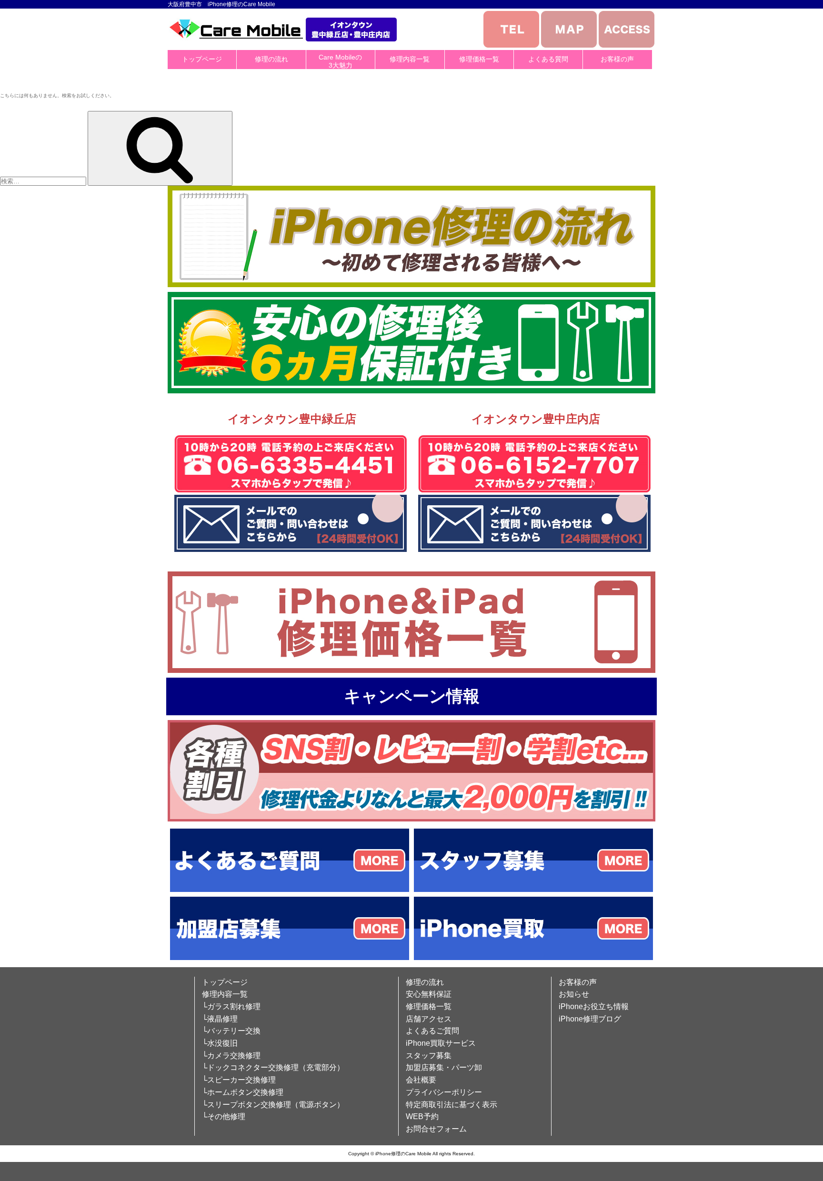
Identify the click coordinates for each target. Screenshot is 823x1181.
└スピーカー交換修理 (239, 1080)
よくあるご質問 (432, 1031)
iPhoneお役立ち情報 (594, 1006)
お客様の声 (617, 59)
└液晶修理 (220, 1019)
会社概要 (421, 1080)
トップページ (202, 59)
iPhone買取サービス (441, 1043)
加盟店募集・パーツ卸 (444, 1067)
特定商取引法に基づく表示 (451, 1105)
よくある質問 (548, 59)
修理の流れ (271, 59)
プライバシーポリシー (444, 1092)
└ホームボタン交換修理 (242, 1092)
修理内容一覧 (410, 59)
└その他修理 (223, 1116)
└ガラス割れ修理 (231, 1006)
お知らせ (574, 994)
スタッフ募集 (429, 1055)
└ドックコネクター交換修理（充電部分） (273, 1067)
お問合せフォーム (436, 1129)
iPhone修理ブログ (590, 1019)
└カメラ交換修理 (231, 1055)
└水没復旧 (220, 1043)
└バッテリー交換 (231, 1031)
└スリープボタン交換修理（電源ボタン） (273, 1105)
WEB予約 (422, 1116)
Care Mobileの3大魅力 (340, 61)
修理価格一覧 (479, 59)
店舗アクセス (429, 1019)
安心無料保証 (429, 994)
